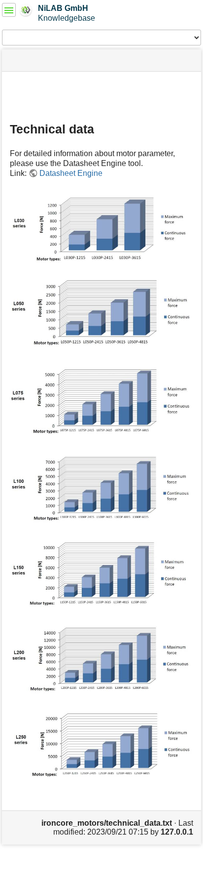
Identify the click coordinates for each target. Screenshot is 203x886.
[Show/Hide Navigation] (9, 10)
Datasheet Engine (70, 173)
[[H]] (26, 9)
